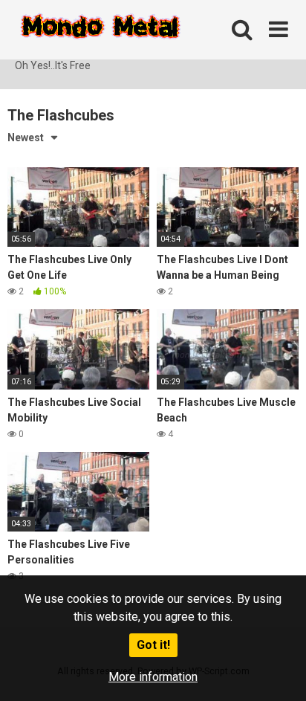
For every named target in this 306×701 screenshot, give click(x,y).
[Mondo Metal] (100, 29)
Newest (25, 137)
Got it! (153, 645)
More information (153, 677)
